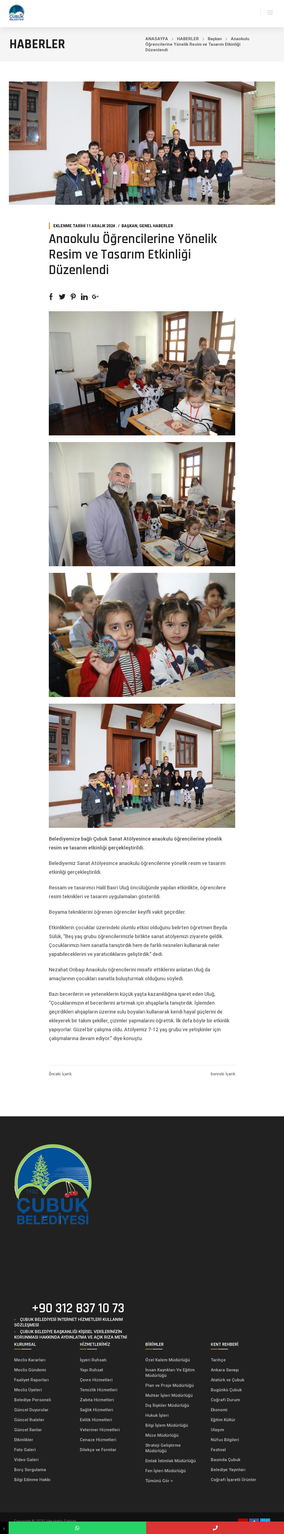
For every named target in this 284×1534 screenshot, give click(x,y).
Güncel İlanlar (28, 1429)
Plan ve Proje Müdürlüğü (170, 1385)
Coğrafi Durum (225, 1399)
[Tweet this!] (62, 296)
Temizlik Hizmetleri (98, 1389)
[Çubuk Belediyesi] (16, 12)
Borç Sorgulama (30, 1469)
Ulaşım (217, 1429)
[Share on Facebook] (51, 296)
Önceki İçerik (60, 1074)
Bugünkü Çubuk (226, 1389)
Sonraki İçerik (223, 1074)
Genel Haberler (156, 226)
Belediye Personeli (32, 1399)
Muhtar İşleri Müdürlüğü (169, 1395)
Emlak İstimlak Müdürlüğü (171, 1460)
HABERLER (188, 38)
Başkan (215, 38)
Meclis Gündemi (30, 1369)
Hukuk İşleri (157, 1415)
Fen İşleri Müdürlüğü (165, 1470)
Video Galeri (26, 1459)
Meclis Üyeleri (28, 1389)
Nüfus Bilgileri (225, 1439)
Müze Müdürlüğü (162, 1435)
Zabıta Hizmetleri (97, 1399)
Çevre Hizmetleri (96, 1379)
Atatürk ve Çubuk (227, 1379)
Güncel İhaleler (29, 1419)
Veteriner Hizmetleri (100, 1429)
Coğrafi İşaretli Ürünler (233, 1479)
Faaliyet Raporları (31, 1379)
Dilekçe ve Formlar (98, 1449)
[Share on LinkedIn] (84, 296)
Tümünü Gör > (159, 1480)
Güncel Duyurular (31, 1409)
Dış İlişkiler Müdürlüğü (167, 1405)
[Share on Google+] (95, 296)
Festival (218, 1449)
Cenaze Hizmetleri (98, 1439)
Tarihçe (218, 1359)
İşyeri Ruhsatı (93, 1359)
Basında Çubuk (225, 1459)
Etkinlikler (23, 1439)
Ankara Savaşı (225, 1369)
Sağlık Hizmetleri (96, 1409)
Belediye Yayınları (228, 1469)
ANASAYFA (156, 38)
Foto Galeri (25, 1449)
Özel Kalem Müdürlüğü (168, 1359)
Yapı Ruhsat (91, 1369)
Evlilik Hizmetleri (96, 1419)
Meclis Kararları (29, 1359)
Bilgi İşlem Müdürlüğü (167, 1425)
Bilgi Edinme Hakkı (32, 1479)
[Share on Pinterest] (73, 296)
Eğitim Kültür (223, 1419)
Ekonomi (219, 1409)
